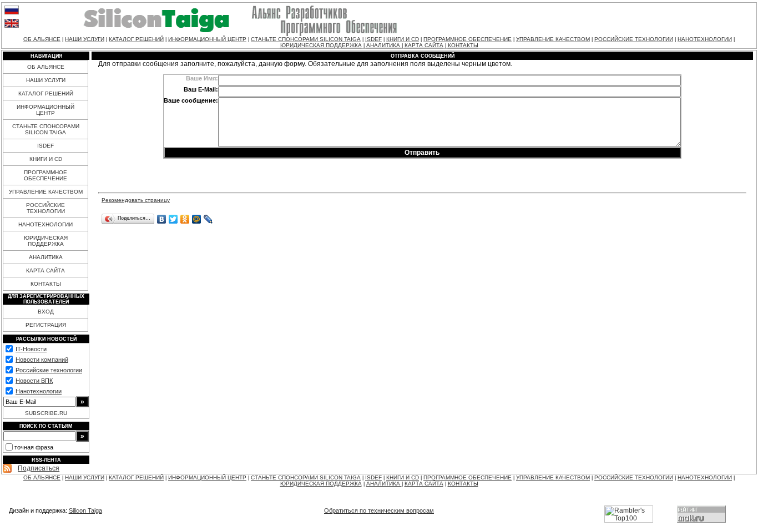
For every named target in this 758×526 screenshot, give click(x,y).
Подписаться (38, 468)
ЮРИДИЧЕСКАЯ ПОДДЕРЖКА (321, 45)
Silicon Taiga (85, 510)
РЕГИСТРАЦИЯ (46, 325)
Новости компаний (42, 359)
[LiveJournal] (208, 219)
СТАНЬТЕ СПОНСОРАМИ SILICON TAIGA (306, 39)
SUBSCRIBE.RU (46, 413)
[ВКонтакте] (162, 219)
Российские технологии (49, 370)
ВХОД (46, 311)
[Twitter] (173, 219)
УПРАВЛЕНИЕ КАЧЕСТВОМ (553, 39)
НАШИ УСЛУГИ (84, 39)
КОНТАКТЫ (463, 45)
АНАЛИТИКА (384, 45)
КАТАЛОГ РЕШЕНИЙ (136, 39)
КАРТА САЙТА (424, 45)
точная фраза (33, 447)
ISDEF (373, 39)
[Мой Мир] (197, 219)
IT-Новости (31, 349)
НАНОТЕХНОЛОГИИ (705, 39)
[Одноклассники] (185, 219)
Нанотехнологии (39, 391)
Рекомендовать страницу (136, 200)
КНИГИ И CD (402, 39)
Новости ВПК (34, 380)
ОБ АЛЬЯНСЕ (41, 39)
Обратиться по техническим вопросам (379, 510)
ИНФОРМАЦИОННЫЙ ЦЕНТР (207, 39)
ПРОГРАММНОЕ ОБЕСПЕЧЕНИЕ (467, 39)
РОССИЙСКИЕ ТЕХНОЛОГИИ (633, 39)
